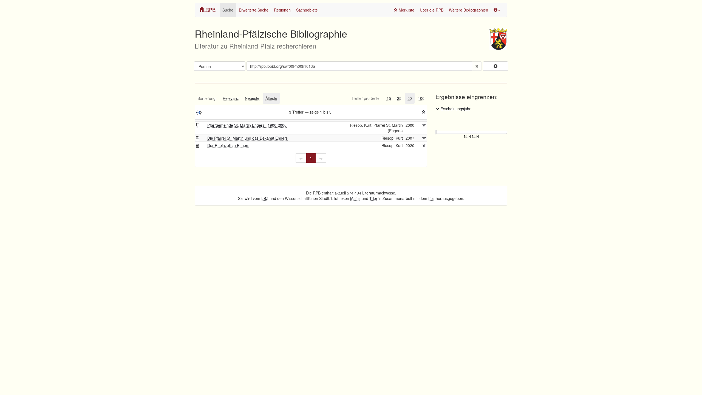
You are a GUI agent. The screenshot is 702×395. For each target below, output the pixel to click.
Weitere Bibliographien (468, 10)
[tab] (207, 98)
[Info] (497, 10)
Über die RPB (431, 10)
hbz (431, 198)
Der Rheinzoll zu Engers (228, 145)
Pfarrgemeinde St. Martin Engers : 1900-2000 (247, 125)
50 (409, 98)
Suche (227, 10)
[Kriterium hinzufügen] (495, 66)
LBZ (264, 198)
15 (389, 98)
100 (421, 98)
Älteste (271, 98)
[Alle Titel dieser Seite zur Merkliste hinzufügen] (424, 112)
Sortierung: (207, 98)
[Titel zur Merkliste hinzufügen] (424, 125)
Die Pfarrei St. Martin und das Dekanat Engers (247, 138)
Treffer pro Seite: (366, 98)
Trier (373, 198)
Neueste (252, 98)
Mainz (355, 198)
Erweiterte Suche (253, 10)
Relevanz (231, 98)
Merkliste (406, 10)
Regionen (282, 10)
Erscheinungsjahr (455, 108)
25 (399, 98)
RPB (210, 9)
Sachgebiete (307, 10)
